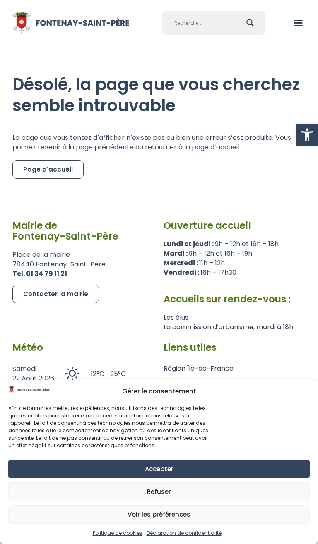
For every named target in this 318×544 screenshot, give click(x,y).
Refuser (159, 491)
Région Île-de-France (199, 368)
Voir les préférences (159, 514)
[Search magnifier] (250, 23)
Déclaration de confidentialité (184, 533)
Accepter (159, 469)
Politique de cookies (117, 533)
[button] (307, 135)
